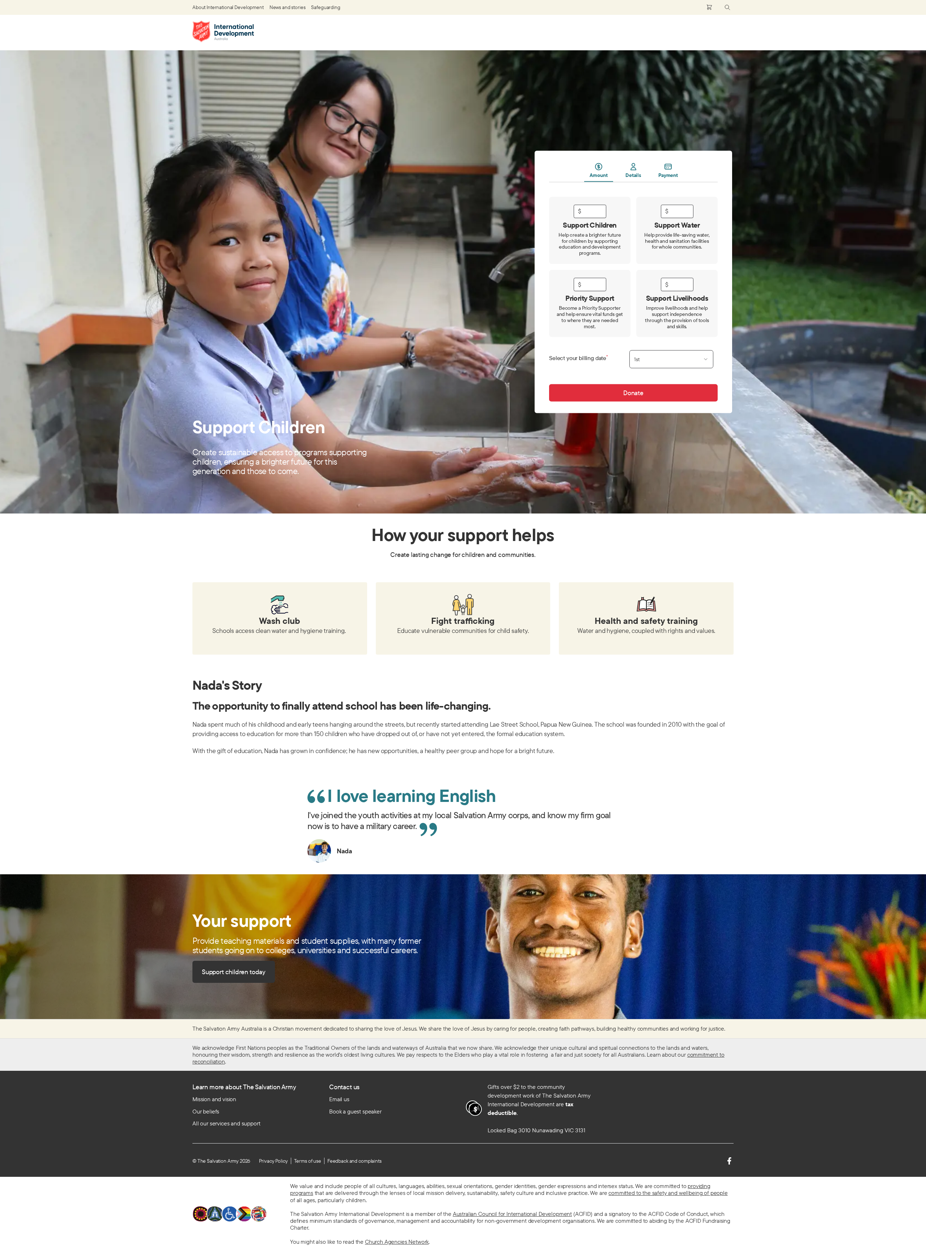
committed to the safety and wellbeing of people (667, 1192)
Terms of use (307, 1161)
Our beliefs (205, 1111)
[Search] (727, 7)
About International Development (228, 7)
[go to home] (223, 31)
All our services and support (226, 1123)
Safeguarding (325, 7)
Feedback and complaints (354, 1161)
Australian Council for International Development (512, 1213)
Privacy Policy (273, 1161)
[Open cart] (709, 7)
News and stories (287, 7)
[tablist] (633, 172)
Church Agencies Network (397, 1241)
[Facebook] (729, 1161)
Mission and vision (214, 1099)
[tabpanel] (633, 291)
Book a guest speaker (355, 1111)
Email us (339, 1099)
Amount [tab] (598, 175)
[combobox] (671, 359)
